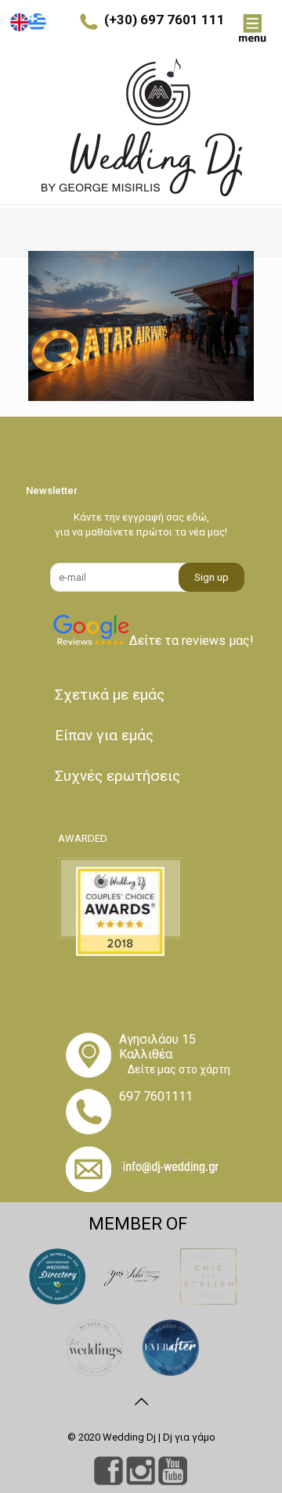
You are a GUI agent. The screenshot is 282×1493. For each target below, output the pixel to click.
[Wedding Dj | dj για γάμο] (141, 127)
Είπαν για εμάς (104, 735)
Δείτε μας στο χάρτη (179, 1069)
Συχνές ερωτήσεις (117, 776)
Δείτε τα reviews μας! (191, 640)
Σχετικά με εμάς (109, 695)
